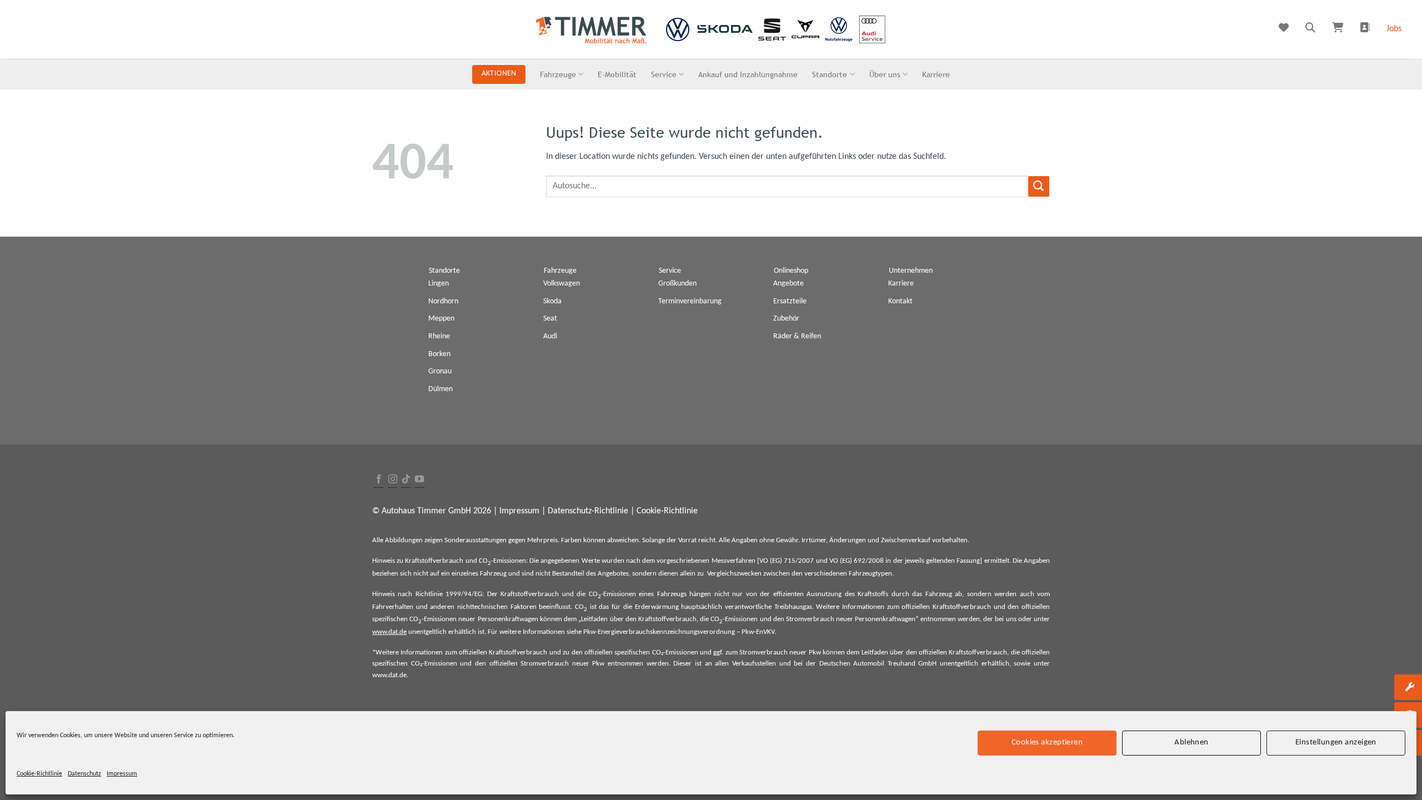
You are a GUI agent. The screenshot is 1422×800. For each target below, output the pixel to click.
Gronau (440, 371)
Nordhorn (443, 301)
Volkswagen (561, 283)
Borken (439, 354)
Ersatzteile (790, 301)
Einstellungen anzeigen (1335, 742)
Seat (550, 318)
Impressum (122, 774)
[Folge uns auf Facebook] (378, 479)
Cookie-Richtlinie (39, 774)
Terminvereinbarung (690, 301)
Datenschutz (84, 774)
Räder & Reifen (797, 336)
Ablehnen (1191, 742)
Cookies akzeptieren (1047, 742)
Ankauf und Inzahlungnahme (748, 74)
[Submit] (1039, 186)
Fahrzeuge (558, 74)
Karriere (936, 74)
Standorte (829, 74)
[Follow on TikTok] (406, 479)
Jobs (1393, 28)
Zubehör (786, 318)
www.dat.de (389, 632)
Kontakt (900, 301)
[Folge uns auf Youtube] (419, 479)
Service (664, 74)
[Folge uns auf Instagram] (392, 479)
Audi (550, 336)
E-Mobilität (617, 74)
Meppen (441, 318)
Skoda (552, 301)
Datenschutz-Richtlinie (588, 511)
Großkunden (677, 283)
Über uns (884, 74)
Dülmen (440, 389)
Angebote (788, 283)
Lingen (438, 283)
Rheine (439, 336)
